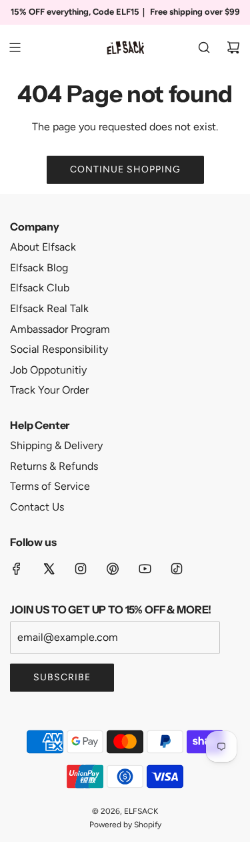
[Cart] (233, 47)
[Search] (204, 47)
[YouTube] (144, 568)
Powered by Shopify (125, 824)
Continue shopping (125, 169)
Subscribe (62, 677)
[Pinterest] (112, 568)
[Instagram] (80, 568)
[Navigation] (14, 47)
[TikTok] (176, 568)
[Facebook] (16, 568)
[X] (48, 568)
